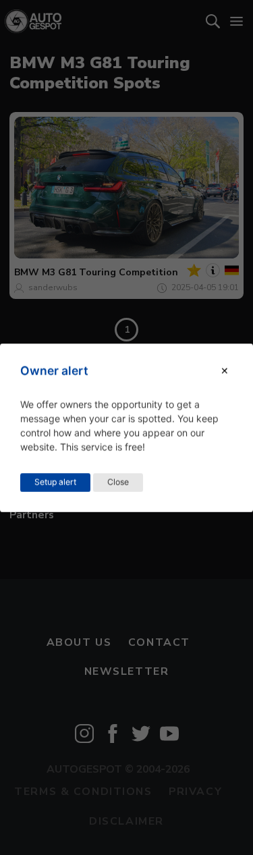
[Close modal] (225, 370)
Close (118, 481)
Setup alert (55, 481)
